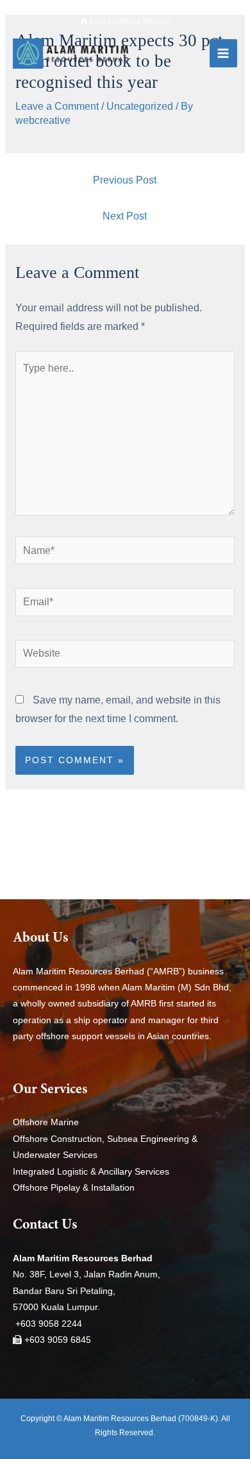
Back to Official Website (129, 21)
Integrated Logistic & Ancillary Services (91, 1172)
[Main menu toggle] (223, 53)
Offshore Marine (46, 1122)
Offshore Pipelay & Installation (74, 1188)
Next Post (125, 216)
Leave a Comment (57, 106)
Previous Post (124, 180)
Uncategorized (139, 106)
